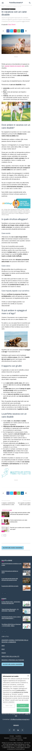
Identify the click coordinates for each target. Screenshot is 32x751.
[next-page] (5, 535)
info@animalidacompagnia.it (20, 719)
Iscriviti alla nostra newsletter (12, 548)
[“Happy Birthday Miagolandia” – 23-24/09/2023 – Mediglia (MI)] (26, 611)
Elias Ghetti (11, 24)
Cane (3, 516)
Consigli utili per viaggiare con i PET (13, 6)
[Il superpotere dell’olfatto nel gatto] (26, 588)
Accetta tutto (22, 705)
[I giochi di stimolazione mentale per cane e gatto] (26, 565)
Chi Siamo (12, 736)
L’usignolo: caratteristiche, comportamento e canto (8, 503)
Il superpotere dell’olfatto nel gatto (10, 586)
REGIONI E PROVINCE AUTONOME (13, 660)
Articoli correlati (7, 510)
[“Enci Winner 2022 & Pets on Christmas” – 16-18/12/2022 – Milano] (26, 626)
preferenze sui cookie (21, 692)
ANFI (3, 646)
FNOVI (4, 653)
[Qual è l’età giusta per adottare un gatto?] (26, 573)
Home (3, 6)
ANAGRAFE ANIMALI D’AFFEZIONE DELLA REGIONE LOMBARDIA (15, 641)
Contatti (25, 738)
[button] (2, 3)
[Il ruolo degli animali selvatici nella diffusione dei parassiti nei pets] (5, 514)
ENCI (3, 649)
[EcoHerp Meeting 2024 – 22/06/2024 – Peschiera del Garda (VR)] (26, 603)
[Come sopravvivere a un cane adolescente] (5, 522)
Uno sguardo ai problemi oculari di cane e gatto (24, 503)
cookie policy (20, 690)
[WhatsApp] (18, 30)
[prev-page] (2, 535)
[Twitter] (11, 30)
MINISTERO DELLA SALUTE (10, 656)
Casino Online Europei (9, 669)
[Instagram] (13, 730)
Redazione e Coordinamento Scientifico (13, 738)
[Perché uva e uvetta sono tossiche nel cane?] (5, 529)
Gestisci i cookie (9, 705)
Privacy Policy (12, 740)
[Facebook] (8, 30)
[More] (26, 30)
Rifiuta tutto (22, 710)
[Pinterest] (15, 30)
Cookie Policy (20, 740)
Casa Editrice (18, 736)
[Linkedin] (22, 30)
